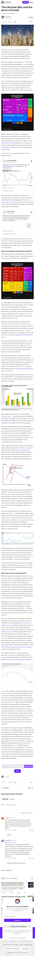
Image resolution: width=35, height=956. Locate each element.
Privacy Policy (17, 933)
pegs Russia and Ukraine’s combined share (16, 146)
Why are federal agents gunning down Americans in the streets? (12, 884)
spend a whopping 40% (11, 418)
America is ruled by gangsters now (13, 896)
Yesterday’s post (6, 50)
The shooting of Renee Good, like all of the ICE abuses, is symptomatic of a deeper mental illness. (13, 887)
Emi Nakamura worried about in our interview (16, 519)
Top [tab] (3, 878)
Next (29, 788)
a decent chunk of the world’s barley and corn (16, 142)
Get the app (25, 948)
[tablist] (8, 799)
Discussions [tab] (14, 878)
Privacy (16, 944)
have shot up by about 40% (21, 369)
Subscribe (25, 2)
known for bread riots (14, 324)
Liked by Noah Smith (11, 842)
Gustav (7, 818)
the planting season (7, 632)
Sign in (31, 2)
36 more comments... (6, 870)
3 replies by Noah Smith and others (16, 863)
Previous (6, 788)
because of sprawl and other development (19, 660)
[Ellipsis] (33, 818)
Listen (31, 17)
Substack (9, 952)
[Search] (32, 878)
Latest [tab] (7, 878)
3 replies (9, 835)
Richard (7, 840)
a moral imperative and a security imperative (15, 201)
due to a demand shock (23, 450)
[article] (17, 888)
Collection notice (27, 944)
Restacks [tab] (12, 799)
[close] (30, 899)
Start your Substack (13, 948)
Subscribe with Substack (18, 926)
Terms (20, 944)
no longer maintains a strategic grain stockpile (18, 647)
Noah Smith (8, 16)
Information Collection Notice (20, 931)
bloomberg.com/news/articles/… (15, 166)
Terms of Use (25, 930)
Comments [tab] (5, 799)
